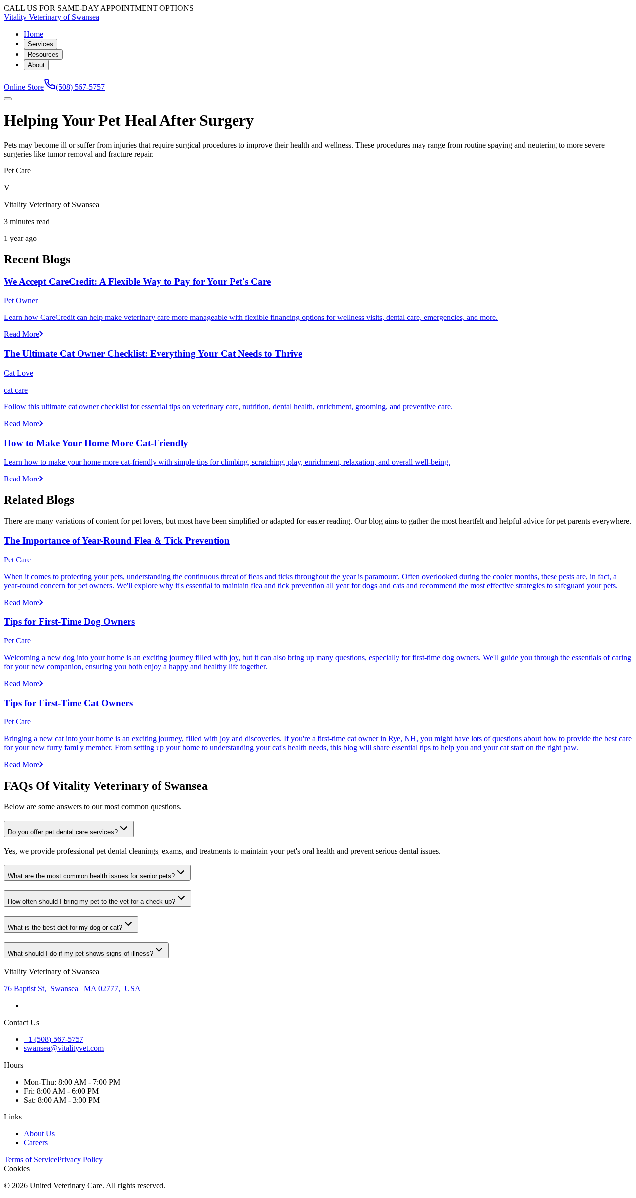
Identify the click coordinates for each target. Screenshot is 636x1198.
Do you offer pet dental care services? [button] (63, 832)
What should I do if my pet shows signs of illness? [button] (80, 953)
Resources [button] (43, 54)
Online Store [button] (24, 87)
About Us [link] (39, 1133)
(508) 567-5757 (80, 87)
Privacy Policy (80, 1159)
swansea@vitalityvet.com (64, 1048)
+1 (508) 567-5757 (53, 1039)
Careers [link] (36, 1142)
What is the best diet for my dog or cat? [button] (65, 927)
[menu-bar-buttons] (8, 98)
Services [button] (40, 44)
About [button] (36, 65)
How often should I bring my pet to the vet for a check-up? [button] (91, 901)
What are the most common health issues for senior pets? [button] (91, 875)
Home (33, 34)
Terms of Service (30, 1159)
